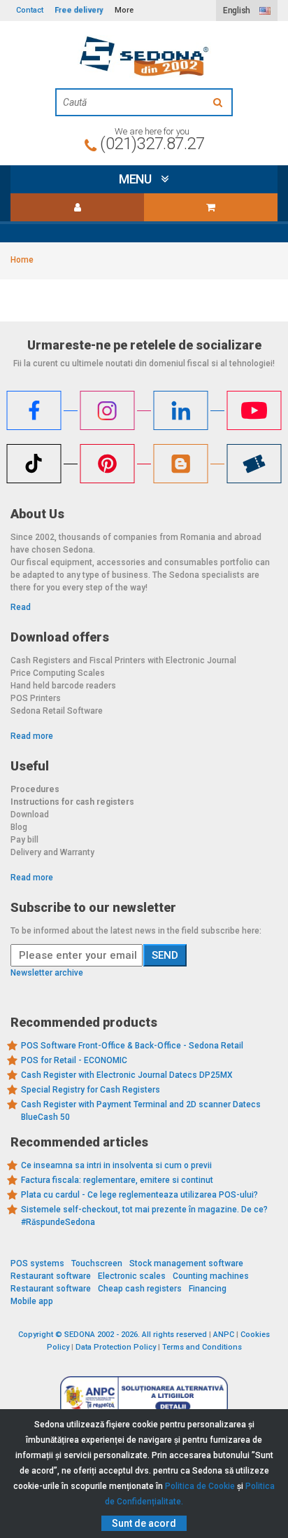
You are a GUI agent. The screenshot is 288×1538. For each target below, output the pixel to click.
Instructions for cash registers (72, 802)
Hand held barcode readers (63, 686)
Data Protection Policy (115, 1347)
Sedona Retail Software (56, 711)
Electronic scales (132, 1276)
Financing (207, 1289)
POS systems (37, 1263)
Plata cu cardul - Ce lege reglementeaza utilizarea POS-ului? (139, 1195)
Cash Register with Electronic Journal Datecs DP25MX (127, 1075)
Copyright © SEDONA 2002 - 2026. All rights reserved (112, 1334)
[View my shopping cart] (211, 207)
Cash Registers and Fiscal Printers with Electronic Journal (123, 660)
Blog (18, 827)
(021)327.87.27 (152, 143)
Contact (29, 10)
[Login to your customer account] (77, 207)
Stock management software (186, 1263)
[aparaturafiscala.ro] (144, 56)
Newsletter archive (46, 973)
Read (20, 607)
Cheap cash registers (140, 1289)
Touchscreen (96, 1263)
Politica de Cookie (200, 1486)
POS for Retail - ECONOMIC (74, 1060)
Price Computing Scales (57, 673)
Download (29, 814)
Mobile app (31, 1301)
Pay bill (24, 840)
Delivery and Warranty (52, 852)
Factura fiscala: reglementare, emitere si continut (117, 1180)
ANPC (223, 1334)
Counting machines (211, 1276)
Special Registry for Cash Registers (90, 1090)
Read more (31, 736)
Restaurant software (50, 1276)
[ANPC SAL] (144, 1396)
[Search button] (219, 102)
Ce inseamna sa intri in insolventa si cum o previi (116, 1165)
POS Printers (35, 698)
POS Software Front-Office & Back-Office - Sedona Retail (132, 1046)
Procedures (34, 789)
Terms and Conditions (202, 1347)
